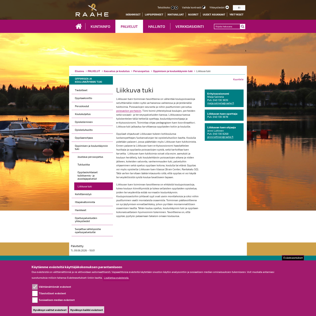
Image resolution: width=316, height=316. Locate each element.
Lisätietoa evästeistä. (116, 277)
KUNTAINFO (100, 26)
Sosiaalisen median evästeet (57, 299)
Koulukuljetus (83, 113)
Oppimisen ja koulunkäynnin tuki (173, 71)
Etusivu (78, 26)
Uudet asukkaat (214, 14)
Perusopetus (141, 71)
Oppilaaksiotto (83, 98)
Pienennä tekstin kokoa (172, 8)
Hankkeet (80, 210)
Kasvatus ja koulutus (117, 71)
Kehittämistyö (83, 194)
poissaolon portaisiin (128, 110)
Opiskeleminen (84, 121)
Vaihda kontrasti (191, 7)
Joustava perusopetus (90, 156)
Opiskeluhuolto (84, 129)
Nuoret (193, 14)
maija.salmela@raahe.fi (220, 103)
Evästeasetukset (293, 257)
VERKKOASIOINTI (189, 26)
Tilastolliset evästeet (52, 293)
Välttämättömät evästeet (55, 286)
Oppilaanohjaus (84, 137)
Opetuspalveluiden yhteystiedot (86, 219)
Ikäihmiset (133, 14)
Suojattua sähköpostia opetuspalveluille (88, 230)
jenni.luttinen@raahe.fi (220, 136)
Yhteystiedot (217, 7)
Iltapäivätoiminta (85, 201)
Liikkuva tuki (85, 186)
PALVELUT (129, 26)
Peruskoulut (82, 106)
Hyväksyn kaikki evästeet (86, 309)
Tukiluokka (84, 164)
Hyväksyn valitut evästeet (49, 309)
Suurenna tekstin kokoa (176, 8)
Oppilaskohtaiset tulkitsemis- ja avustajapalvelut (88, 175)
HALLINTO (156, 26)
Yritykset (236, 14)
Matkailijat (176, 14)
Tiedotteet (81, 90)
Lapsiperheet (154, 14)
